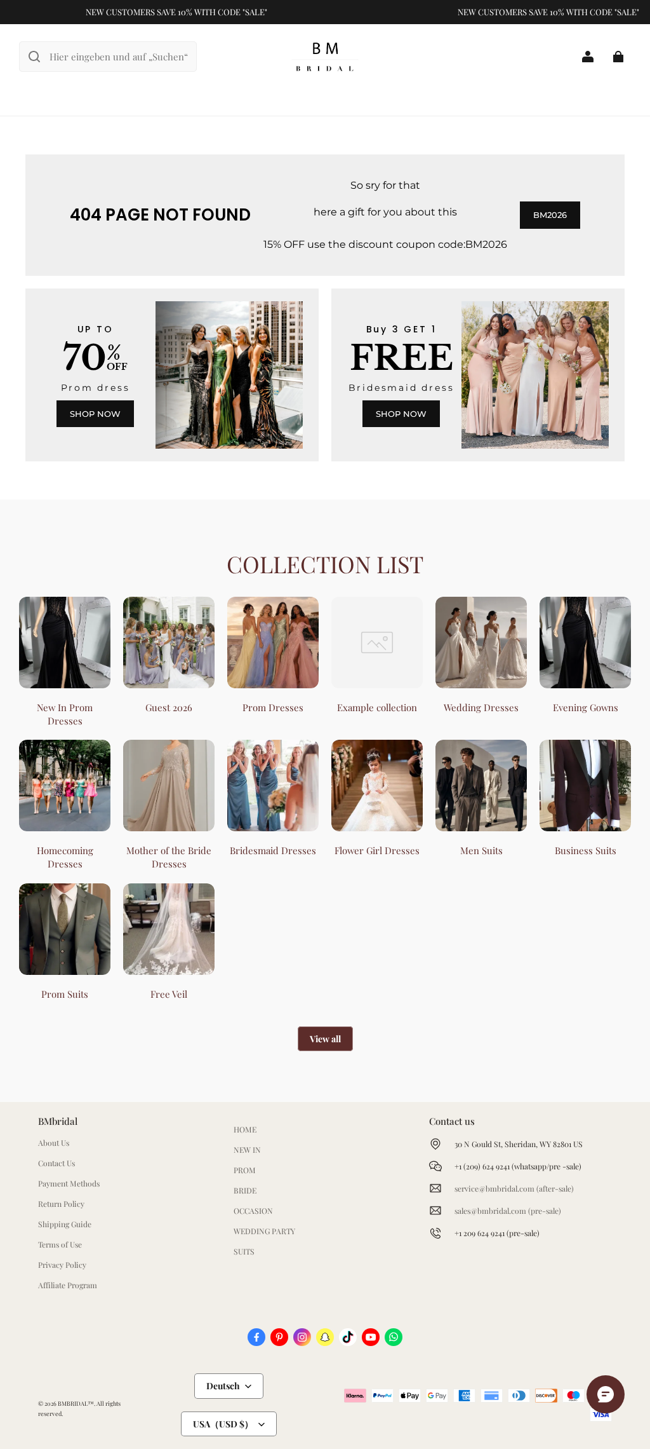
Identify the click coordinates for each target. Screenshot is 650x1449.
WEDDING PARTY (264, 1231)
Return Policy (61, 1204)
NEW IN (247, 1150)
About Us (53, 1143)
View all (325, 1039)
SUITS (244, 1251)
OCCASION (253, 1211)
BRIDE (245, 1190)
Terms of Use (60, 1244)
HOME (245, 1129)
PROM (245, 1170)
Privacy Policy (62, 1265)
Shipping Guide (64, 1224)
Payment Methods (69, 1183)
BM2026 (550, 215)
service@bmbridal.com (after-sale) (514, 1188)
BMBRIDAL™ (76, 1403)
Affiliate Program (67, 1285)
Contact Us (56, 1163)
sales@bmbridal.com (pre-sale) (507, 1211)
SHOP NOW (95, 414)
